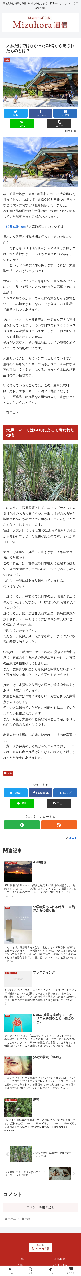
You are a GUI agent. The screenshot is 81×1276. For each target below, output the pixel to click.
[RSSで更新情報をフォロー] (59, 824)
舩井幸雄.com (16, 226)
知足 (21, 1265)
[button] (72, 694)
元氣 (9, 773)
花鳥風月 (59, 1259)
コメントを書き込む (40, 1207)
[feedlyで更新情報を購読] (22, 824)
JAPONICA (60, 1265)
